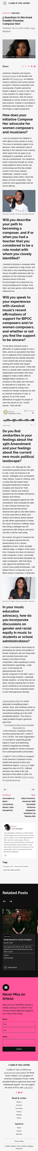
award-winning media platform (15, 1073)
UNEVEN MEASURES (11, 701)
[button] (5, 3)
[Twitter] (26, 66)
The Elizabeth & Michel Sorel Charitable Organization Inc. (19, 726)
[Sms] (32, 66)
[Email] (34, 66)
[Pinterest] (29, 66)
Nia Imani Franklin (9, 76)
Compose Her (17, 79)
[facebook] (16, 1092)
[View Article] (19, 939)
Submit (19, 1049)
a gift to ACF (28, 1088)
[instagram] (19, 1092)
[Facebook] (23, 66)
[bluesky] (21, 1092)
